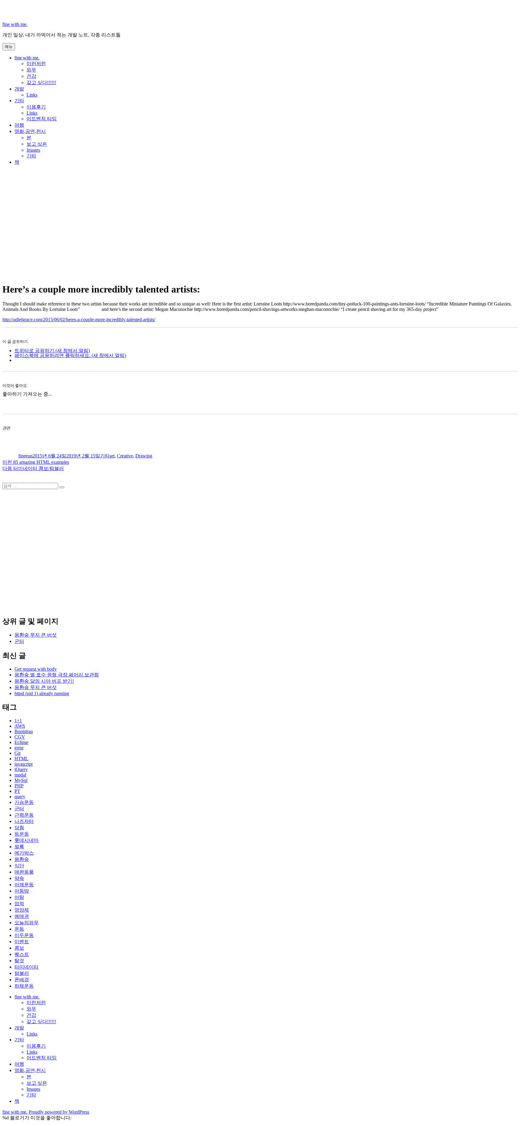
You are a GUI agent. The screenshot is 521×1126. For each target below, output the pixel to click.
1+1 (18, 720)
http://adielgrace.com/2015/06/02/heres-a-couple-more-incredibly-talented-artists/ (78, 319)
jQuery (21, 769)
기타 (19, 100)
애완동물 (24, 872)
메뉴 (9, 46)
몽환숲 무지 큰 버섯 (35, 634)
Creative (125, 455)
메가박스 (24, 853)
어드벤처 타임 (42, 118)
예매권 (21, 916)
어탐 (19, 897)
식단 (19, 865)
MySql (20, 780)
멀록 (19, 846)
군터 (19, 641)
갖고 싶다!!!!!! (41, 82)
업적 (19, 903)
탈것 (19, 960)
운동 (19, 928)
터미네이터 (26, 966)
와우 (31, 69)
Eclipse (21, 742)
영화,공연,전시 (30, 131)
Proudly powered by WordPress (59, 1112)
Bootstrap (23, 731)
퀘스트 (21, 954)
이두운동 (24, 935)
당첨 (19, 827)
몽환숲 (21, 859)
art (112, 455)
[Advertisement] (260, 232)
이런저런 (36, 63)
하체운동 (24, 985)
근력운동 (24, 815)
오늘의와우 (26, 922)
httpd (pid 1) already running (41, 693)
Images (33, 150)
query (19, 796)
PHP (19, 785)
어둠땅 (21, 891)
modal (20, 774)
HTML (21, 758)
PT (17, 791)
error (19, 747)
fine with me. (14, 24)
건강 (31, 76)
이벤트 (21, 941)
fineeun (25, 455)
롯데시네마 (26, 840)
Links (32, 94)
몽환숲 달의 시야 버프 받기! (44, 681)
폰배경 (21, 979)
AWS (19, 726)
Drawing (143, 455)
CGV (19, 736)
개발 (19, 88)
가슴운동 (24, 802)
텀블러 (21, 973)
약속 (19, 878)
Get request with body (35, 669)
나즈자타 (24, 821)
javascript (23, 764)
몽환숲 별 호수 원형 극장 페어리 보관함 (56, 674)
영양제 (21, 910)
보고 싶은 (37, 144)
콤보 (19, 947)
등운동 (21, 834)
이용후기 (36, 106)
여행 (19, 125)
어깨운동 (24, 884)
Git (17, 753)
